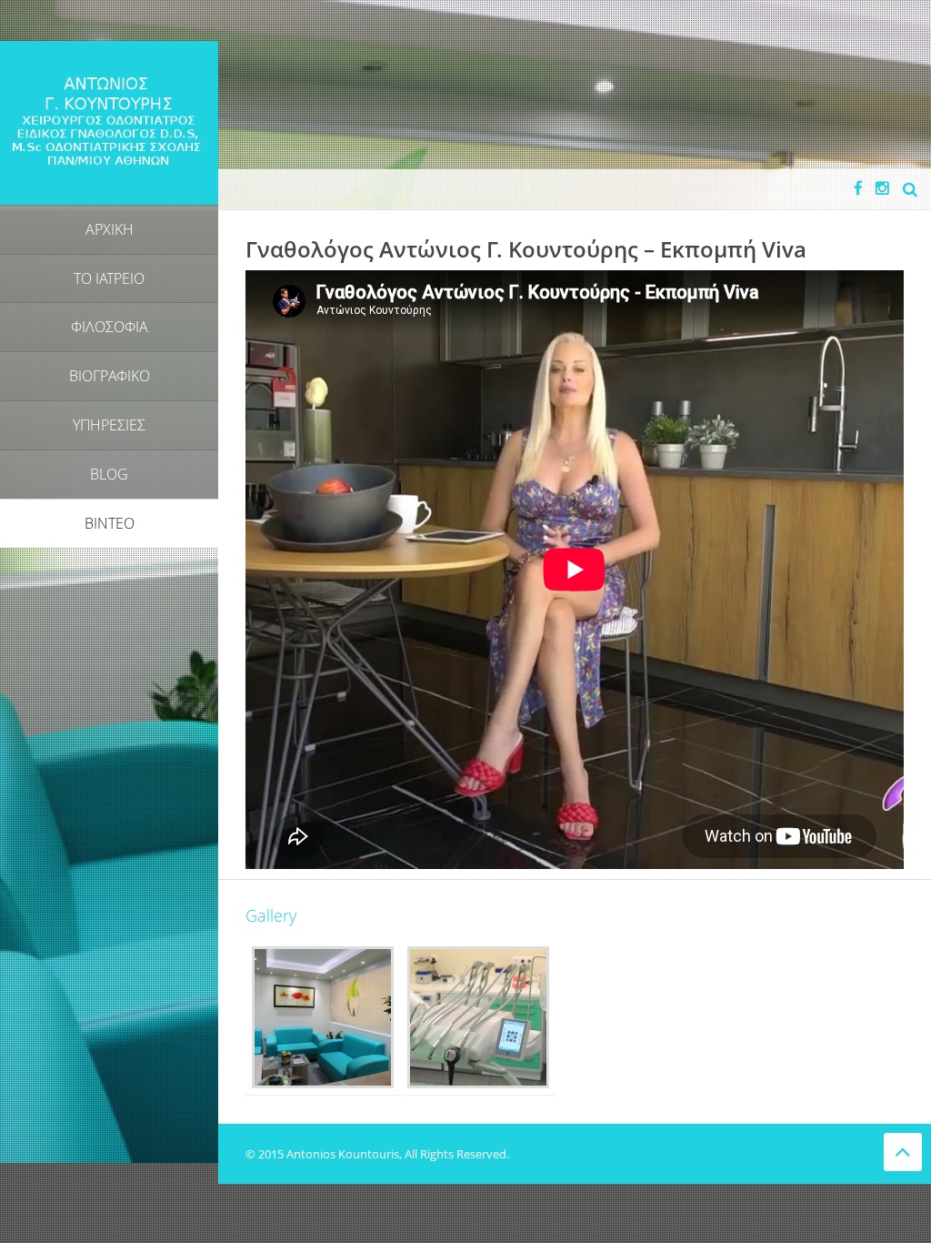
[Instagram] (882, 188)
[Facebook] (858, 188)
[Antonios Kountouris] (109, 121)
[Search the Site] (910, 189)
